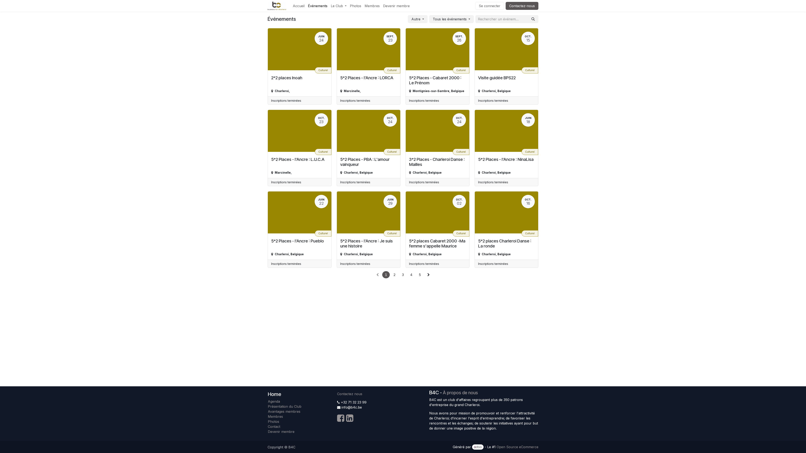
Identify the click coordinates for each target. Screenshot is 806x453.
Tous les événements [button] (450, 19)
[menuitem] (298, 6)
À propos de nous (460, 392)
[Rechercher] (533, 19)
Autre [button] (416, 19)
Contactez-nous (522, 6)
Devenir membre (281, 432)
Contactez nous (349, 394)
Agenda (274, 401)
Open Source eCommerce (517, 447)
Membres (276, 416)
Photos (273, 421)
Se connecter (489, 6)
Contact (274, 426)
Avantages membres (284, 411)
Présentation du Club (284, 406)
